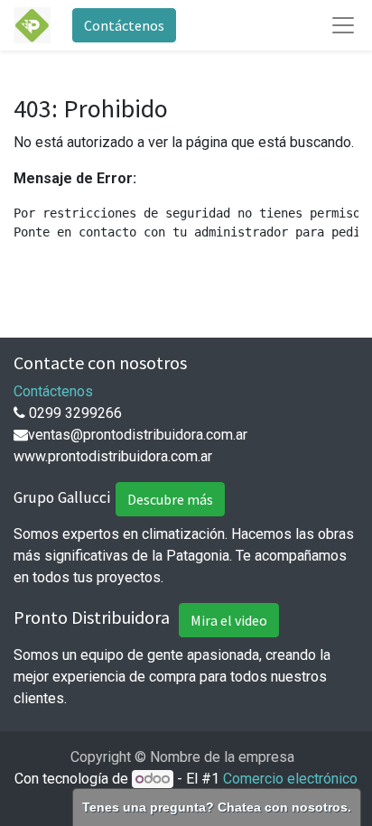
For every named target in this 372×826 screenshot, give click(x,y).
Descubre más (170, 499)
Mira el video (229, 620)
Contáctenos (124, 25)
